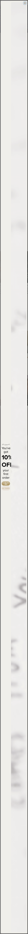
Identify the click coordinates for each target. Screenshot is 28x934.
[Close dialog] (25, 3)
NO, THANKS (5, 488)
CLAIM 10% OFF (5, 483)
